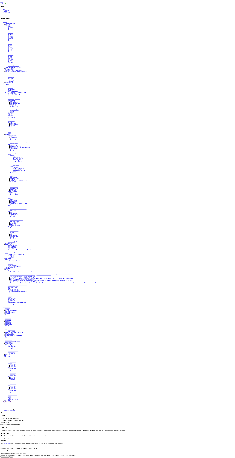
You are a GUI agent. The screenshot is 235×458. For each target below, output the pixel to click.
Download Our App (7, 401)
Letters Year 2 (8, 322)
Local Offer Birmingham (10, 334)
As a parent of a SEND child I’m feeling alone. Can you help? (22, 277)
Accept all (7, 424)
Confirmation (12, 125)
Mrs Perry (10, 39)
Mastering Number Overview (16, 151)
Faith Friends (10, 115)
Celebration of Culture (12, 114)
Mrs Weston (10, 49)
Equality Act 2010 (11, 242)
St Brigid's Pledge (13, 224)
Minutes (9, 397)
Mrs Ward (10, 50)
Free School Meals (9, 333)
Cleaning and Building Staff (13, 66)
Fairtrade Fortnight (14, 109)
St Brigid (9, 95)
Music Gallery (13, 216)
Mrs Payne (10, 60)
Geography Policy (13, 137)
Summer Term (13, 362)
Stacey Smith (10, 78)
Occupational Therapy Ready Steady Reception (17, 302)
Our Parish (10, 118)
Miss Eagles (10, 58)
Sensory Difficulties (11, 298)
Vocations (10, 131)
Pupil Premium (8, 258)
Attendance (7, 326)
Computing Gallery (14, 238)
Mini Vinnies (10, 113)
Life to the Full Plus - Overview (16, 220)
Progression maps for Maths (15, 146)
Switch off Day (13, 104)
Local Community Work (15, 103)
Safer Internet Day (11, 252)
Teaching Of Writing (17, 169)
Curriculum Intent (13, 145)
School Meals (10, 348)
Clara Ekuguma (11, 80)
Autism (9, 292)
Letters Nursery (8, 325)
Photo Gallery (13, 190)
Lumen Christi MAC (9, 69)
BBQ (9, 303)
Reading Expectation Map (18, 158)
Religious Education (12, 135)
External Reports (8, 243)
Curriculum (5, 11)
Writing (11, 166)
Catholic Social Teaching (13, 98)
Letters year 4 (8, 320)
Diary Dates (7, 308)
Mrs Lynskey (10, 28)
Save (11, 456)
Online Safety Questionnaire (13, 250)
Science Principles (13, 179)
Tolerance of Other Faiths (13, 91)
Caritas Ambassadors (12, 112)
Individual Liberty (11, 89)
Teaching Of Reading (17, 159)
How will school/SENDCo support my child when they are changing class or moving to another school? (30, 275)
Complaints (10, 345)
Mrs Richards (10, 48)
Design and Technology (12, 191)
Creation (9, 132)
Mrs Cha (9, 43)
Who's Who (7, 25)
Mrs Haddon (10, 35)
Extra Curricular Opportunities (11, 310)
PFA (6, 329)
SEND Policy (10, 288)
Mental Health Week (14, 222)
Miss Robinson (11, 41)
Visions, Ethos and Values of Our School (13, 67)
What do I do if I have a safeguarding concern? (17, 261)
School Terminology (12, 346)
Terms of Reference (11, 331)
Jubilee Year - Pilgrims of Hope (14, 99)
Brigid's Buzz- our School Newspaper (17, 172)
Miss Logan (10, 52)
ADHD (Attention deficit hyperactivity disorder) (17, 291)
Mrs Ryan (10, 56)
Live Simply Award (11, 101)
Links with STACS (11, 117)
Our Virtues (10, 128)
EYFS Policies (11, 256)
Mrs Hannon (10, 34)
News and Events (6, 307)
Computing (10, 233)
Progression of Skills (14, 187)
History (9, 198)
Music (9, 211)
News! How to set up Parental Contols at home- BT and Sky (19, 249)
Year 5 (9, 385)
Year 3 (9, 376)
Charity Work (10, 120)
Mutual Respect (11, 90)
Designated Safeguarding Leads (14, 260)
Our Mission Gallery (12, 93)
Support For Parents (9, 342)
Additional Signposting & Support (14, 266)
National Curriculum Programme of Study (18, 209)
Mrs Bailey (10, 47)
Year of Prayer (10, 96)
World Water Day (13, 105)
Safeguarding (8, 259)
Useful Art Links (13, 189)
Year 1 (9, 367)
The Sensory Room (11, 300)
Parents (4, 315)
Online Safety (10, 264)
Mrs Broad (10, 45)
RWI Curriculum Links (17, 164)
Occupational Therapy (12, 304)
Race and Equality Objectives (13, 241)
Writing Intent (15, 167)
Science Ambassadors (14, 182)
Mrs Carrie (10, 44)
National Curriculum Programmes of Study (18, 195)
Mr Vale (9, 46)
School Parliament (8, 393)
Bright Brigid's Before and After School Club (14, 332)
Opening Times (8, 336)
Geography (10, 136)
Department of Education (13, 351)
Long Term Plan (13, 139)
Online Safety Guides (12, 246)
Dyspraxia (10, 294)
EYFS (9, 357)
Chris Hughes (10, 74)
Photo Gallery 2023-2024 (13, 399)
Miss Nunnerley (11, 55)
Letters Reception (8, 324)
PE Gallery (12, 232)
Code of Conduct (11, 352)
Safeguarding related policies (13, 263)
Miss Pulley (10, 51)
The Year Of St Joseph (12, 129)
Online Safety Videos (12, 248)
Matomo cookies (7, 443)
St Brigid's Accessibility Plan (13, 289)
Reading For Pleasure (17, 160)
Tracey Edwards (11, 72)
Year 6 (9, 389)
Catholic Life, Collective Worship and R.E (16, 254)
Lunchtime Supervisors (12, 65)
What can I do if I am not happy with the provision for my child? (22, 276)
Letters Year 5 (8, 319)
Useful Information (9, 344)
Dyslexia (9, 297)
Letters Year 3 (8, 321)
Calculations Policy (14, 148)
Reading (12, 155)
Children (4, 355)
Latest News (7, 311)
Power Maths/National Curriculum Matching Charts (20, 147)
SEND (6, 269)
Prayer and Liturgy (11, 121)
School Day (10, 349)
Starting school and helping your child (12, 341)
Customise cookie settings (15, 424)
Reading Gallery (16, 165)
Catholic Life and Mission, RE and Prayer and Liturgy (15, 92)
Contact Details (8, 24)
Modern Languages (11, 205)
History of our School (9, 68)
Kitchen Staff (10, 62)
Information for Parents (12, 245)
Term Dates (7, 327)
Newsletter (10, 398)
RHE (9, 217)
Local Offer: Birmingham (13, 286)
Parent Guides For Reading (18, 162)
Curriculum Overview (14, 186)
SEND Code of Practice (12, 287)
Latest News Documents (10, 312)
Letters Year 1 (8, 323)
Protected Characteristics (15, 225)
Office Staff (10, 63)
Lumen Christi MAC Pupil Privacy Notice (13, 335)
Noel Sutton (10, 79)
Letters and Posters (11, 330)
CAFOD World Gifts (14, 106)
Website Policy (6, 407)
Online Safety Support (9, 244)
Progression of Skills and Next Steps (17, 140)
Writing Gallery (16, 171)
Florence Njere (11, 77)
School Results (8, 268)
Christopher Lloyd (11, 76)
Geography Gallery (14, 143)
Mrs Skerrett (10, 37)
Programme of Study (14, 188)
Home (4, 9)
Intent (4, 13)
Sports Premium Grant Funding (11, 305)
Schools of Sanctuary (12, 100)
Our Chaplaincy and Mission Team (14, 94)
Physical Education (6, 12)
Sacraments (10, 122)
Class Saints (10, 116)
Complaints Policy (11, 255)
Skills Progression (13, 215)
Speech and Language (12, 299)
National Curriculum (14, 214)
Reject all (2, 424)
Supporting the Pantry (14, 110)
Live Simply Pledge (14, 102)
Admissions (7, 84)
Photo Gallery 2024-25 (12, 395)
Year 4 (9, 380)
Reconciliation (13, 123)
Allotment (12, 111)
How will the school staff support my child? (18, 285)
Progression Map (13, 201)
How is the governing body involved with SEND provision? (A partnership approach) (26, 281)
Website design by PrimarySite (9, 410)
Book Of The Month (19, 161)
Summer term (12, 379)
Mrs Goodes (10, 33)
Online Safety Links (12, 247)
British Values (8, 85)
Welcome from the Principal (10, 23)
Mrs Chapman (10, 27)
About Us (5, 22)
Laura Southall (11, 81)
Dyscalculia (10, 296)
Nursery (9, 358)
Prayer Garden (13, 107)
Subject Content (13, 202)
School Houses (11, 127)
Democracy (10, 87)
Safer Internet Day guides (10, 337)
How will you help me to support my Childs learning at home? (22, 272)
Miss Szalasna (10, 59)
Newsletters (7, 313)
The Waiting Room (9, 343)
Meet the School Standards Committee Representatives (15, 71)
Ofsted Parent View (11, 353)
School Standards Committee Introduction (13, 70)
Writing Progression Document (19, 170)
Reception (10, 363)
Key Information (6, 10)
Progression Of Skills (14, 178)
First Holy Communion (14, 124)
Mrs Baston (10, 40)
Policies (9, 133)
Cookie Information (7, 405)
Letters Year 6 (8, 318)
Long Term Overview (14, 221)
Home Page (2, 3)
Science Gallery (13, 181)
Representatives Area (9, 82)
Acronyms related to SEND (13, 290)
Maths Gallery (13, 153)
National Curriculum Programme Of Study (18, 142)
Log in (1, 2)
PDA (9, 301)
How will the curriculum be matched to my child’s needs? (21, 271)
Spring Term (12, 360)
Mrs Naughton (10, 36)
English (9, 154)
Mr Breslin (10, 26)
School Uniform (8, 340)
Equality (7, 239)
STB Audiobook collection (15, 173)
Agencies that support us (12, 265)
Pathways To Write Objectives (18, 168)
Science (9, 175)
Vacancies (7, 314)
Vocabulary (12, 149)
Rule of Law (10, 88)
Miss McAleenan (11, 38)
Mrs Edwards (10, 54)
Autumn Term (13, 359)
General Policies (11, 257)
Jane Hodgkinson (11, 73)
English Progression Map (17, 157)
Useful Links (7, 354)
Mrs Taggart (10, 29)
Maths (9, 144)
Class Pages (7, 356)
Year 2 (9, 371)
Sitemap (4, 404)
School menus (8, 338)
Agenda (9, 396)
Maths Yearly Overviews (15, 150)
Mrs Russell (10, 30)
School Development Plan (10, 267)
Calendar (7, 309)
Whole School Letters (9, 316)
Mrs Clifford (10, 32)
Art (8, 183)
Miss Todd (10, 57)
